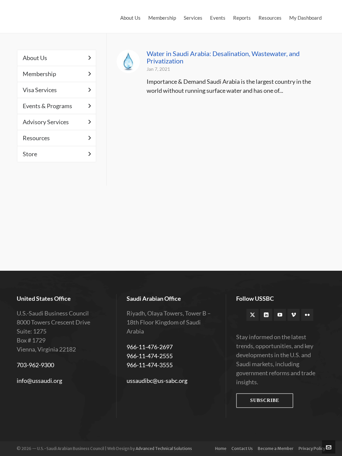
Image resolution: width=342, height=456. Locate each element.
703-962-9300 (35, 365)
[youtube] (280, 315)
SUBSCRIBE (264, 400)
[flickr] (307, 315)
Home (220, 448)
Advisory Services (46, 122)
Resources (36, 138)
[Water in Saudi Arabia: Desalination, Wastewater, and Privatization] (128, 61)
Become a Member (276, 448)
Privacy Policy (312, 448)
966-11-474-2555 (150, 356)
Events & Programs (47, 105)
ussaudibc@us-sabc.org (157, 380)
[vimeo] (294, 315)
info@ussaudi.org (39, 380)
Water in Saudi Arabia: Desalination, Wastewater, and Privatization (223, 57)
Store (30, 154)
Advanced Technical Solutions (164, 448)
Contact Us (242, 448)
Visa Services (40, 89)
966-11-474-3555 (150, 365)
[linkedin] (266, 315)
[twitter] (252, 315)
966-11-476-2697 (150, 347)
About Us (35, 57)
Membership (39, 73)
